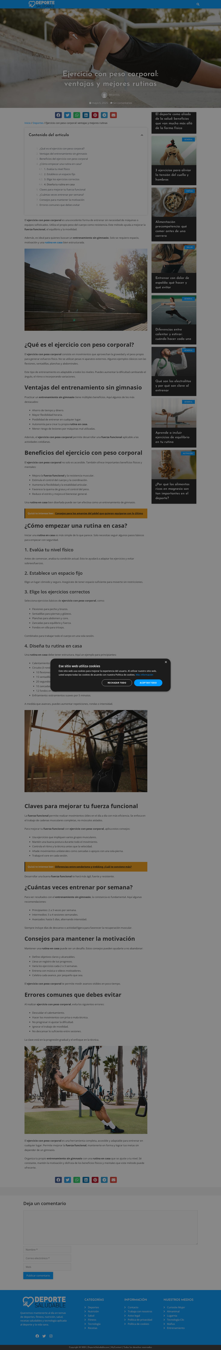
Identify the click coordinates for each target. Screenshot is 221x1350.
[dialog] (110, 675)
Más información (144, 674)
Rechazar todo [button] (117, 682)
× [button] (166, 662)
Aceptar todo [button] (148, 682)
